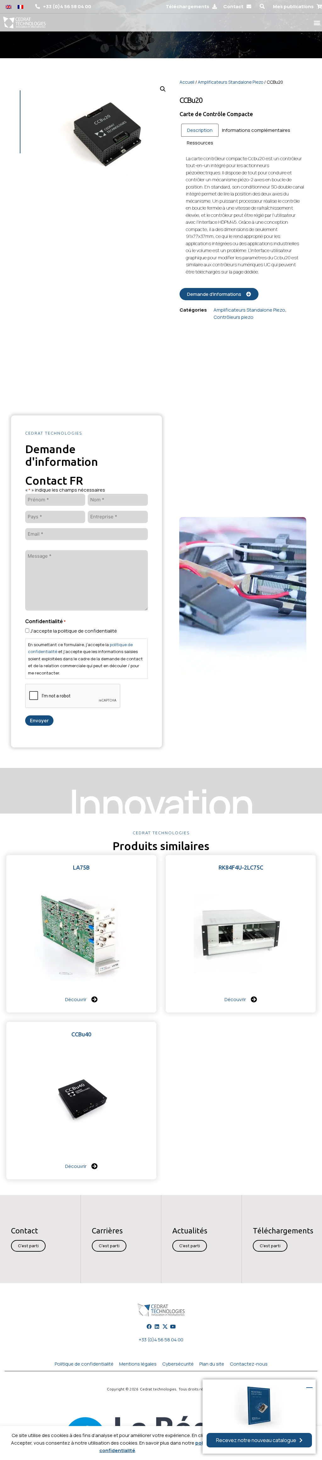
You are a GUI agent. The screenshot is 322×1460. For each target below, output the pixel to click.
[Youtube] (172, 1326)
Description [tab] (200, 130)
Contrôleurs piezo (233, 317)
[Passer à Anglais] (8, 7)
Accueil (187, 82)
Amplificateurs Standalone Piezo (230, 82)
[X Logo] (165, 1326)
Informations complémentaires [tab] (256, 130)
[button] (262, 6)
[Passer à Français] (20, 7)
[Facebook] (149, 1326)
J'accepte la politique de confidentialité (73, 631)
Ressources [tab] (200, 142)
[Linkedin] (156, 1326)
